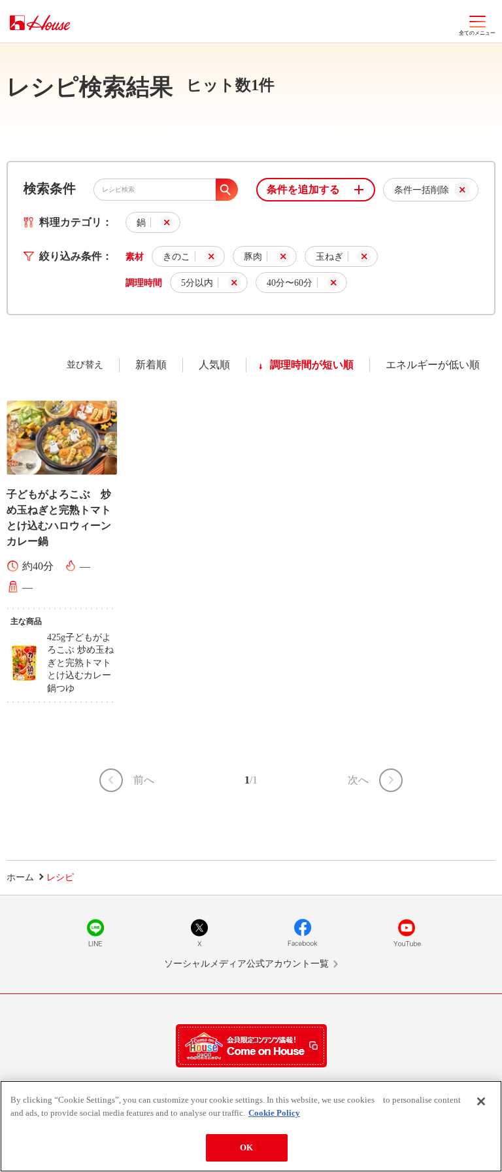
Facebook (303, 932)
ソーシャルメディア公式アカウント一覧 (246, 964)
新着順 (151, 364)
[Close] (481, 1101)
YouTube (407, 932)
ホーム (20, 877)
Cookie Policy (274, 1113)
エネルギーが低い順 (433, 364)
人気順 (214, 364)
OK (246, 1147)
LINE (95, 932)
